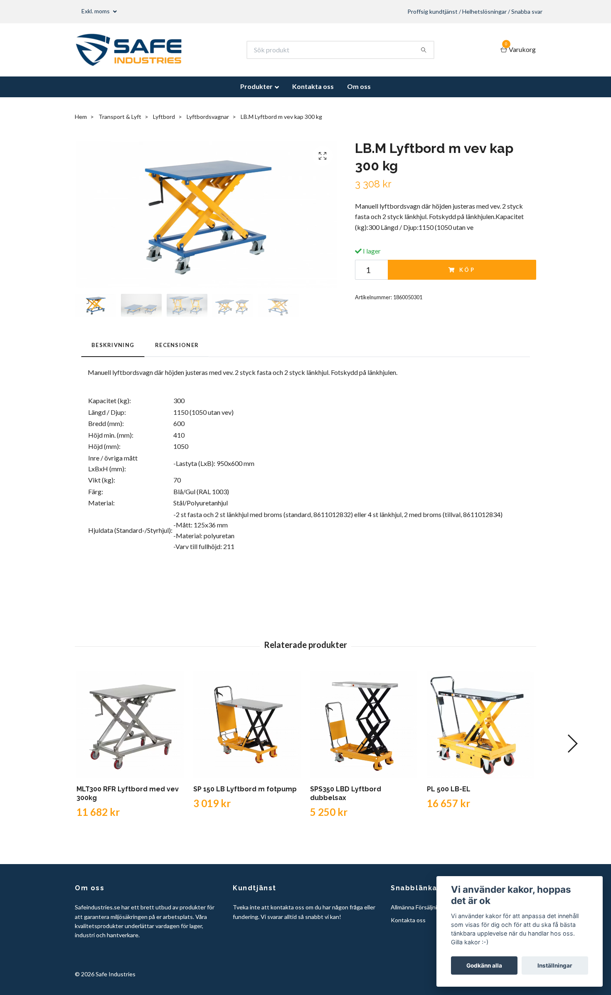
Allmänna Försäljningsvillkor (426, 907)
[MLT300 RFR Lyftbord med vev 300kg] (130, 724)
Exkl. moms (96, 11)
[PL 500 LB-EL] (480, 724)
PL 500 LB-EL (449, 789)
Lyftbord (164, 116)
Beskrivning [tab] (112, 345)
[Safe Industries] (128, 50)
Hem (81, 116)
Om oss (359, 86)
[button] (572, 743)
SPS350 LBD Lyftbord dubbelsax (345, 793)
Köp (467, 269)
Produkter (256, 86)
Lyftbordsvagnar (208, 116)
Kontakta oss (313, 86)
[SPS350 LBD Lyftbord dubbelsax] (363, 724)
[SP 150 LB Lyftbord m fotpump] (247, 724)
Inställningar (554, 965)
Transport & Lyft (120, 116)
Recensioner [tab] (177, 345)
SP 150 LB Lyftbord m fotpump (245, 789)
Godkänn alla (484, 965)
